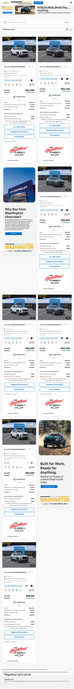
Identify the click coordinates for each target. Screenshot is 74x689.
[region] (19, 113)
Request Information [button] (19, 132)
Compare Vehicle (12, 160)
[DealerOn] (9, 679)
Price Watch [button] (19, 137)
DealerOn (17, 681)
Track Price (20, 97)
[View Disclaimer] (20, 85)
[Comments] (30, 84)
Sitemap (22, 681)
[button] (34, 49)
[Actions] (32, 66)
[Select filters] (67, 29)
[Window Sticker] (33, 84)
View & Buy (20, 127)
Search (67, 22)
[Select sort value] (70, 29)
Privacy (27, 681)
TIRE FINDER (38, 2)
